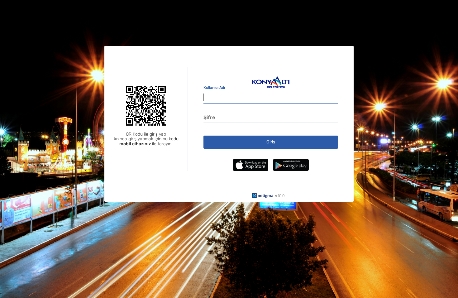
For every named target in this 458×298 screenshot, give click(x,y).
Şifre (209, 117)
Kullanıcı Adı (214, 87)
